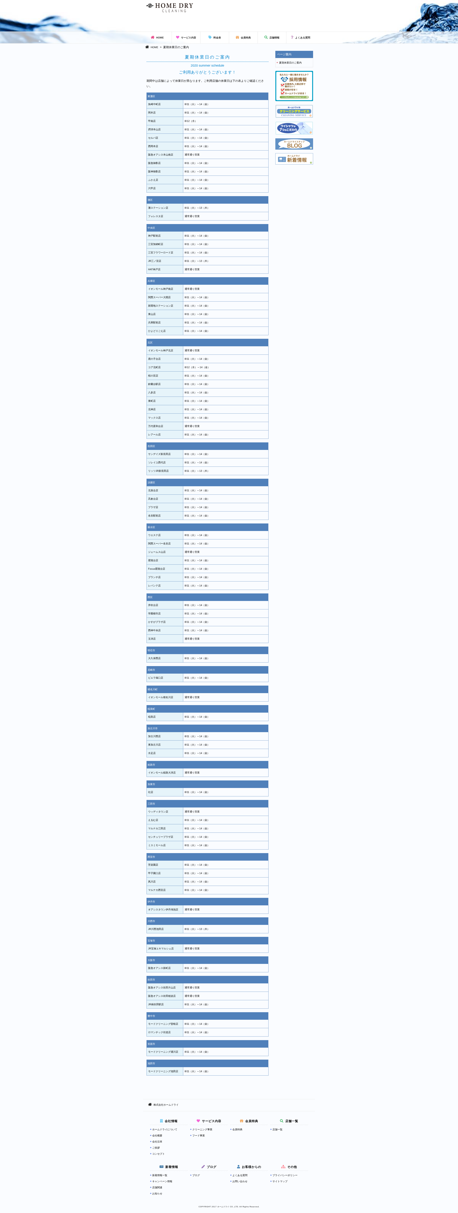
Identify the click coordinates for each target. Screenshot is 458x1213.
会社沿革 (157, 1141)
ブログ (196, 1175)
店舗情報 (274, 37)
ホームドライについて (164, 1129)
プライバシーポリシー (285, 1175)
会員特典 (246, 37)
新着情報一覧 (159, 1175)
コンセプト (158, 1153)
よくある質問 (302, 37)
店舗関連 (157, 1187)
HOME (160, 37)
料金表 (217, 37)
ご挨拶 (156, 1147)
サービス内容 (188, 37)
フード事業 (198, 1135)
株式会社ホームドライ (166, 1104)
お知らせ (157, 1193)
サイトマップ (280, 1181)
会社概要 (157, 1135)
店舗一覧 (277, 1129)
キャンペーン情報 (162, 1181)
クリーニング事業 (202, 1129)
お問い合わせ (239, 1181)
